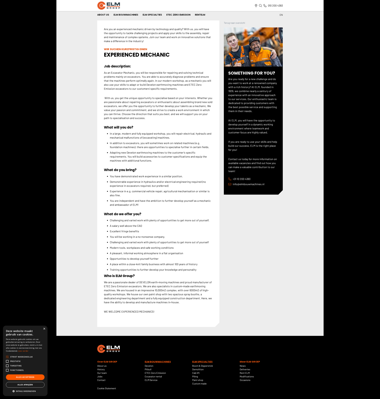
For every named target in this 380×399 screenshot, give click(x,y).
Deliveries (245, 369)
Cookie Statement (106, 388)
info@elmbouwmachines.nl (248, 184)
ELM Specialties (152, 14)
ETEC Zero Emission (178, 14)
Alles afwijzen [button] (25, 384)
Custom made (199, 383)
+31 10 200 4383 (241, 179)
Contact (101, 380)
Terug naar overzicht (234, 22)
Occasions (245, 380)
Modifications (247, 376)
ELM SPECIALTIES (202, 361)
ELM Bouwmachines (126, 14)
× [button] (44, 329)
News (243, 365)
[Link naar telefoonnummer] (264, 5)
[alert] (25, 361)
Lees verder (23, 351)
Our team (102, 372)
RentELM (200, 14)
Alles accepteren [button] (25, 377)
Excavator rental (153, 376)
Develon (149, 365)
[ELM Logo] (108, 5)
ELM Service (151, 380)
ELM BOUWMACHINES (158, 361)
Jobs (100, 376)
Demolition (198, 369)
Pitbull (148, 369)
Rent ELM (245, 372)
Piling (195, 376)
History (101, 369)
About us (102, 365)
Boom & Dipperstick (202, 365)
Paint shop (197, 380)
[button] (25, 391)
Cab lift (196, 372)
